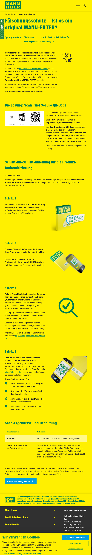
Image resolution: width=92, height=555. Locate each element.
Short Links (11, 510)
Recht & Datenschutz (16, 517)
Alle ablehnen (75, 543)
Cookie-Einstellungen (75, 548)
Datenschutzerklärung (12, 553)
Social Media (12, 524)
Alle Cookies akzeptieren (75, 537)
